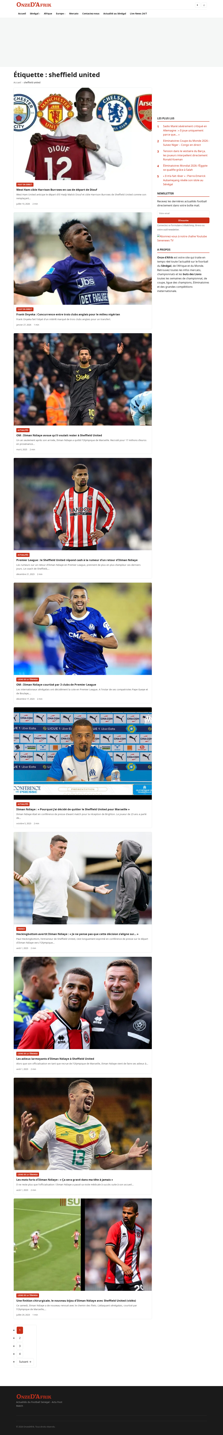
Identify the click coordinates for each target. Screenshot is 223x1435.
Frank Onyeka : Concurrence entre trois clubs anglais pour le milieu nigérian (68, 314)
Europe (60, 13)
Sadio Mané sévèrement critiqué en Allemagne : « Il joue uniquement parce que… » (185, 130)
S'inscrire (183, 220)
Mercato (73, 13)
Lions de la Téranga (28, 679)
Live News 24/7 (138, 13)
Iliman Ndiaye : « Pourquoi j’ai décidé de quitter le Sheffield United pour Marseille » (73, 809)
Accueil (22, 13)
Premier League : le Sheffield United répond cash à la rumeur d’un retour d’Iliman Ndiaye (77, 560)
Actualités (23, 430)
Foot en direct (25, 184)
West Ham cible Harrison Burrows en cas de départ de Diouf (56, 189)
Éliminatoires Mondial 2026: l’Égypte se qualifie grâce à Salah (185, 168)
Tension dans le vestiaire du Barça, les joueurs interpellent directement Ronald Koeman (185, 155)
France (21, 929)
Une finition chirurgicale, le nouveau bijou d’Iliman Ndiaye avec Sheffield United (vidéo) (76, 1300)
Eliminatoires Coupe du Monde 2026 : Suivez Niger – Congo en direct (186, 143)
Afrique (48, 13)
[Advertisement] (111, 42)
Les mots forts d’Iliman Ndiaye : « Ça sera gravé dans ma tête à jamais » (64, 1179)
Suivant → (25, 1361)
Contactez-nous (90, 13)
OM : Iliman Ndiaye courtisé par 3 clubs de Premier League (56, 684)
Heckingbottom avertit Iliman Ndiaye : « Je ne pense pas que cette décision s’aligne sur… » (77, 934)
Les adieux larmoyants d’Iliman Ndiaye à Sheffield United (55, 1059)
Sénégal (34, 13)
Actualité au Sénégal (114, 13)
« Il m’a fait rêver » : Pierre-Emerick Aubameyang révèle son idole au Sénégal (184, 180)
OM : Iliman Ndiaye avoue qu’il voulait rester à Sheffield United (59, 435)
